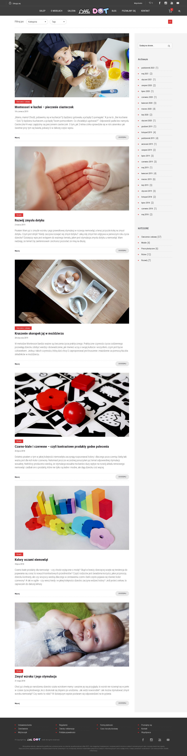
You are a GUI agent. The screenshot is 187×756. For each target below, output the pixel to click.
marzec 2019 (146, 179)
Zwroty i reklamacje (66, 729)
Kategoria (32, 21)
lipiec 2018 (145, 203)
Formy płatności (106, 725)
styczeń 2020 (146, 121)
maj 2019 (145, 167)
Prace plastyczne (148, 248)
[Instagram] (166, 3)
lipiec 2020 (145, 91)
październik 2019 (147, 138)
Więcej (17, 138)
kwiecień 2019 (147, 173)
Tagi (54, 21)
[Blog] (170, 22)
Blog (114, 11)
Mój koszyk (22, 732)
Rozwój (144, 260)
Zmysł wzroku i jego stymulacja (36, 676)
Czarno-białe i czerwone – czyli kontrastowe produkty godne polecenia (62, 446)
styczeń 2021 (146, 79)
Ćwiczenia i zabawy (149, 237)
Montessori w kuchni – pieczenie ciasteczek (44, 107)
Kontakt (145, 11)
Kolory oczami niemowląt (31, 559)
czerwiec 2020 (147, 97)
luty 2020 (144, 115)
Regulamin (63, 725)
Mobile (144, 243)
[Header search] (179, 10)
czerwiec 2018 (147, 209)
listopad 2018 (146, 197)
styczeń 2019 (146, 191)
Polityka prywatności (67, 732)
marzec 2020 (146, 109)
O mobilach (56, 11)
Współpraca (146, 732)
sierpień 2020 (146, 85)
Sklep (42, 11)
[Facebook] (160, 3)
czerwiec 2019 (147, 162)
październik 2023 (147, 68)
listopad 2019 (146, 132)
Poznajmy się (129, 11)
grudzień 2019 (146, 126)
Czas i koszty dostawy (109, 729)
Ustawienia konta (25, 725)
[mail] (178, 3)
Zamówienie (23, 729)
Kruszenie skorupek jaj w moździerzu (39, 333)
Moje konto (138, 3)
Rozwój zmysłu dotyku (29, 220)
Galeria (71, 11)
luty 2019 (144, 185)
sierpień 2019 (146, 150)
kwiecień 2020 (147, 103)
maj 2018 (145, 214)
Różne (143, 254)
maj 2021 (145, 74)
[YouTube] (172, 3)
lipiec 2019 (145, 156)
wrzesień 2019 (147, 144)
